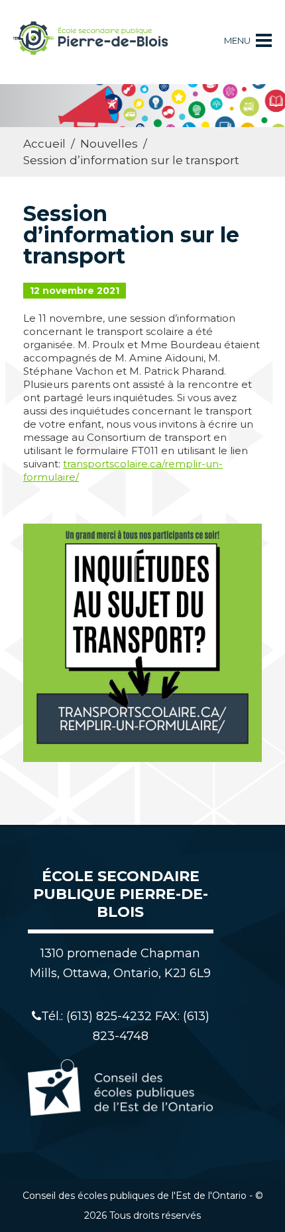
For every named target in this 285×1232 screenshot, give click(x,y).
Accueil (44, 143)
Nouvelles (109, 143)
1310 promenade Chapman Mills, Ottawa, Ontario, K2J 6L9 (120, 963)
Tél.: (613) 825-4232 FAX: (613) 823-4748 (125, 1026)
